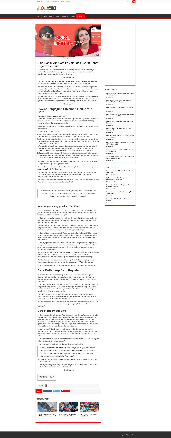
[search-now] (134, 1)
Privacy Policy (55, 1)
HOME (38, 16)
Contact (47, 1)
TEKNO (57, 16)
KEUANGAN (80, 16)
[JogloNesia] (47, 8)
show (51, 377)
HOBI (51, 16)
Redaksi (68, 1)
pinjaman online (43, 169)
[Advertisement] (120, 54)
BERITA (45, 16)
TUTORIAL (64, 16)
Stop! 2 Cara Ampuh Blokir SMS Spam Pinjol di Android (47, 415)
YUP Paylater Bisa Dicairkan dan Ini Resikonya (89, 415)
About (62, 1)
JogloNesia (132, 435)
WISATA (72, 16)
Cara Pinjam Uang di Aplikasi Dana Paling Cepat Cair (68, 415)
